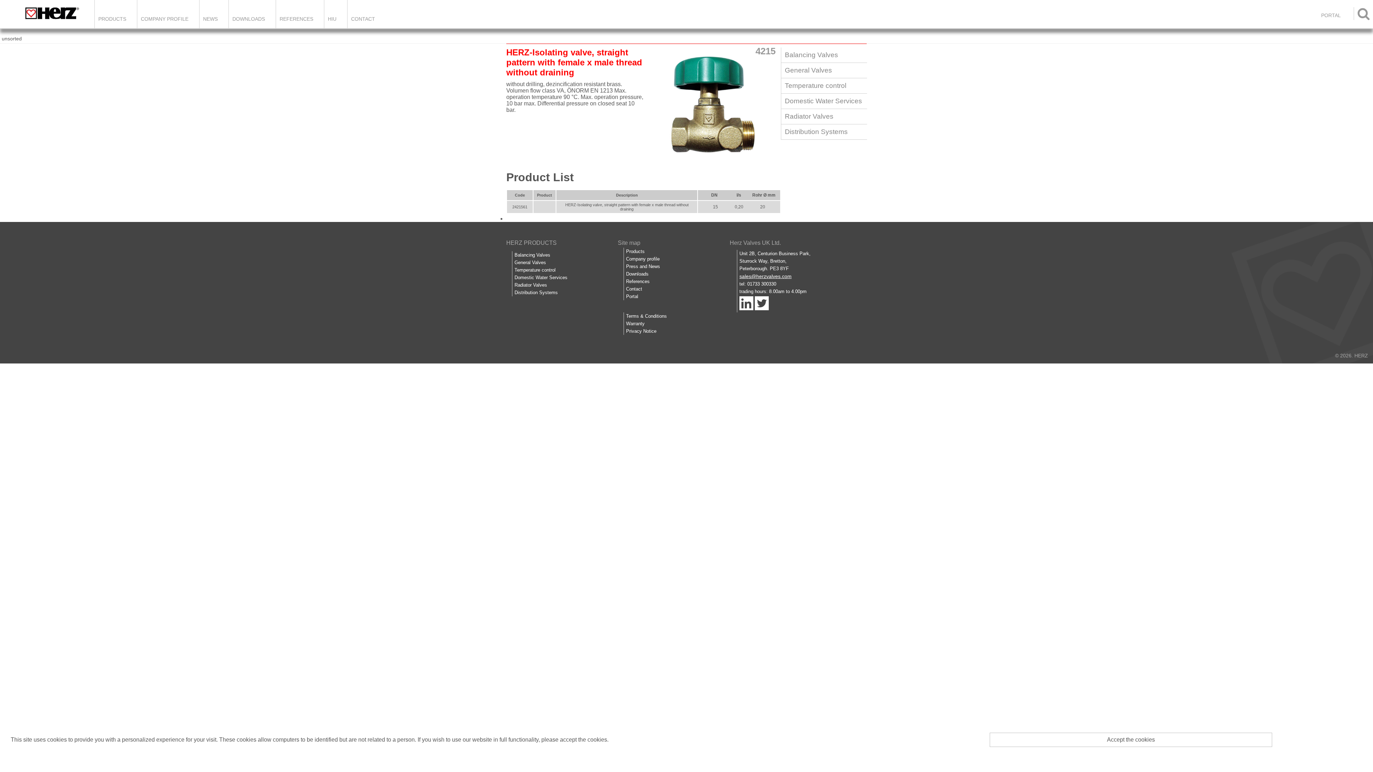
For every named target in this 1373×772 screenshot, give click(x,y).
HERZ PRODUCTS (531, 243)
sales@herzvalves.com (765, 276)
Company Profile (164, 19)
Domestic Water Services (823, 101)
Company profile (643, 259)
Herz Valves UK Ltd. (755, 243)
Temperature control (815, 85)
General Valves (808, 70)
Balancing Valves (811, 55)
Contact (363, 19)
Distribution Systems (816, 131)
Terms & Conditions (646, 316)
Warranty (635, 323)
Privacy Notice (641, 331)
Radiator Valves (809, 116)
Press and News (643, 266)
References (296, 19)
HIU (332, 19)
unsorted (12, 38)
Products (112, 19)
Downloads (248, 19)
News (210, 19)
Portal (632, 296)
